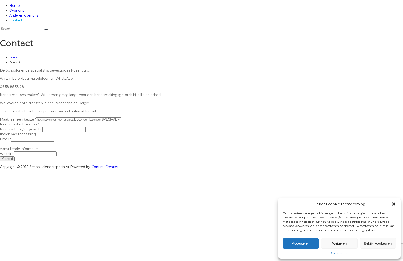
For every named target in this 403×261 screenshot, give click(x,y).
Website (7, 154)
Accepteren (300, 243)
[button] (393, 204)
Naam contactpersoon (19, 124)
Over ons (16, 10)
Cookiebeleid (339, 253)
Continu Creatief (105, 167)
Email (5, 139)
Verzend (7, 159)
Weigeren (339, 243)
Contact (15, 20)
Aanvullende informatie (20, 149)
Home (14, 6)
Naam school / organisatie (21, 129)
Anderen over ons (23, 15)
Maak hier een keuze (18, 119)
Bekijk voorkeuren (378, 243)
